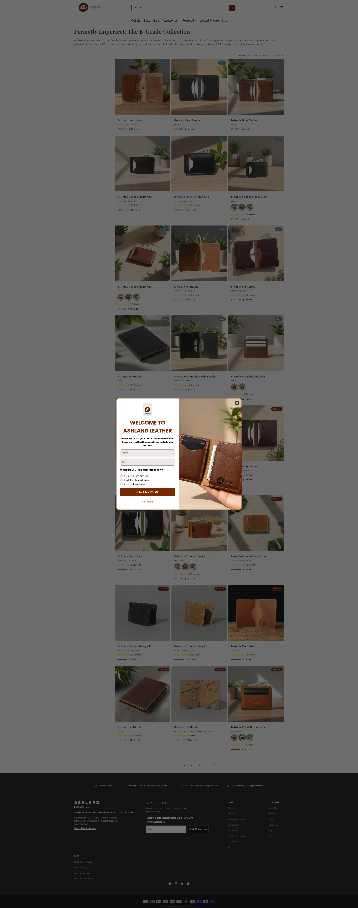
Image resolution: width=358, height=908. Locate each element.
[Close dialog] (237, 403)
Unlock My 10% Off (147, 492)
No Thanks (147, 502)
